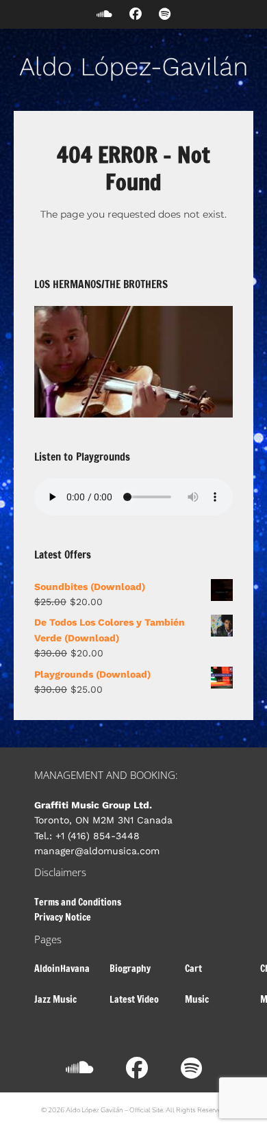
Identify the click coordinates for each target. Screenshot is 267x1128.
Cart (193, 968)
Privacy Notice (62, 917)
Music (197, 999)
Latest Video (134, 999)
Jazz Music (55, 999)
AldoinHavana (62, 968)
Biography (130, 968)
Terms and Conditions (77, 902)
